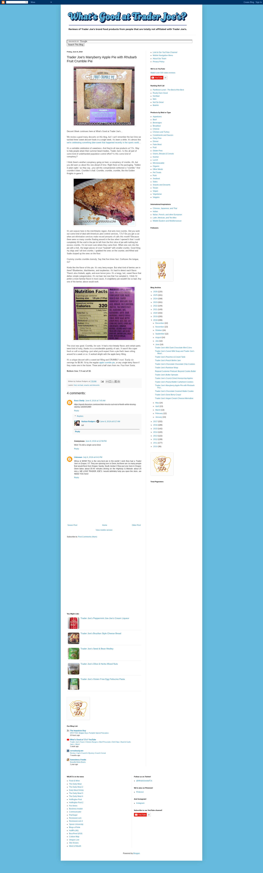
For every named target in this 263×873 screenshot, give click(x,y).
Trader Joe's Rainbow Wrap (166, 368)
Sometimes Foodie (78, 760)
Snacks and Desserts (161, 185)
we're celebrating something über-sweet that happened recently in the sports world (103, 142)
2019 (155, 316)
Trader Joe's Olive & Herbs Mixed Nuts (99, 664)
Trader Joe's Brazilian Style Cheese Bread (101, 633)
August (158, 337)
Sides (155, 182)
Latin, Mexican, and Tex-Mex (164, 218)
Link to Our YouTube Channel (165, 52)
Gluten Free (158, 151)
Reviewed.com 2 (76, 821)
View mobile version (104, 530)
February (159, 413)
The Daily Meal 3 (76, 793)
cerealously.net (76, 751)
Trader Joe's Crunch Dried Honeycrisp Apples (174, 378)
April (157, 406)
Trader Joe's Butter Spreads (166, 375)
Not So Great (158, 102)
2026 (155, 292)
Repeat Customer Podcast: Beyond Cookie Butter (175, 371)
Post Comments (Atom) (87, 537)
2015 (155, 429)
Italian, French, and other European (167, 215)
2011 (155, 443)
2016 (155, 425)
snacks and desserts (92, 385)
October (158, 330)
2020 (155, 313)
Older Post (136, 525)
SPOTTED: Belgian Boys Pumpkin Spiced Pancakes (89, 733)
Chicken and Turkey (161, 132)
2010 (155, 446)
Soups (155, 188)
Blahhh (156, 105)
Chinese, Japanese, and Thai (165, 208)
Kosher (156, 157)
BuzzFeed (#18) (75, 834)
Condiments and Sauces (163, 135)
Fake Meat (157, 144)
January (159, 417)
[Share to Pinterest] (118, 381)
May (157, 403)
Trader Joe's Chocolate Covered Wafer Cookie (174, 391)
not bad (80, 385)
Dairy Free (157, 138)
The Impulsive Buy (78, 731)
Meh (154, 99)
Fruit (154, 147)
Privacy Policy (158, 62)
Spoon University (76, 824)
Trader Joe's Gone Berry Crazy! (168, 395)
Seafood (156, 178)
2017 (155, 421)
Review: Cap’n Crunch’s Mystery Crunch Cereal (88, 753)
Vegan (155, 191)
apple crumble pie (107, 362)
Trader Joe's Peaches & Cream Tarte (170, 357)
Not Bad (156, 96)
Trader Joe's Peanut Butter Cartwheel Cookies (174, 382)
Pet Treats (157, 172)
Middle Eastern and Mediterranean (167, 221)
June (157, 344)
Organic (156, 166)
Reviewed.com (75, 818)
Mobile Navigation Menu (163, 55)
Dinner (155, 141)
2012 (155, 439)
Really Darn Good (160, 93)
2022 (155, 306)
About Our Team (159, 59)
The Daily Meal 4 (76, 796)
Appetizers (157, 117)
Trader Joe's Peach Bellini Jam (168, 360)
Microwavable (158, 163)
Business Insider (76, 809)
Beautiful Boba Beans (78, 762)
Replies (80, 416)
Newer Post (72, 525)
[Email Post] (102, 381)
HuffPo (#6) (74, 830)
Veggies (156, 197)
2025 (155, 295)
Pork (155, 175)
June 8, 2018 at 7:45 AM (95, 401)
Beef (155, 120)
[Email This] (107, 381)
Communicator (75, 812)
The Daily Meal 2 (76, 787)
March (158, 410)
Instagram (140, 803)
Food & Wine (74, 781)
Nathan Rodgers (88, 421)
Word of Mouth (75, 846)
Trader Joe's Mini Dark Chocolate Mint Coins (173, 348)
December (160, 323)
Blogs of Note (74, 827)
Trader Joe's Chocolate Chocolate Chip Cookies (175, 364)
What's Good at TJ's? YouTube (83, 740)
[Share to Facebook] (115, 381)
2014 (155, 432)
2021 (155, 309)
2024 (155, 299)
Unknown (78, 457)
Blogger (136, 853)
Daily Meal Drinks (76, 790)
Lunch (155, 160)
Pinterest (140, 792)
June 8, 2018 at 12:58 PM (96, 441)
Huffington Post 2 (76, 802)
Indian (155, 211)
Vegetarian (157, 194)
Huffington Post (75, 799)
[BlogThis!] (110, 381)
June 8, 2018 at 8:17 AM (110, 421)
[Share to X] (112, 381)
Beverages (157, 123)
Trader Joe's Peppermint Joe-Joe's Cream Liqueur (105, 618)
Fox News (73, 806)
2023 (155, 302)
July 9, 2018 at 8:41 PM (92, 457)
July (157, 341)
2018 (155, 320)
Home (104, 525)
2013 (155, 436)
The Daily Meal (75, 784)
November (160, 327)
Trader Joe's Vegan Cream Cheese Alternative (174, 398)
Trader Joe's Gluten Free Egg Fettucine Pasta (103, 679)
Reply (76, 411)
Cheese (156, 129)
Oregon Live (74, 840)
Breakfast (157, 126)
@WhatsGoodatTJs (144, 781)
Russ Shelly (79, 401)
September (160, 334)
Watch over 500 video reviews (163, 73)
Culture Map (74, 837)
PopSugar (73, 815)
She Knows (74, 843)
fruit (75, 385)
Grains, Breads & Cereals (163, 154)
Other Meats (158, 169)
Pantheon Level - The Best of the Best (168, 90)
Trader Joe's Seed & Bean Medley (97, 648)
